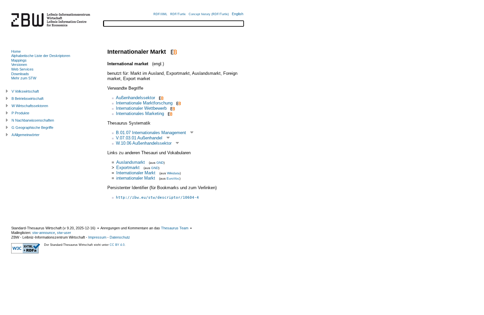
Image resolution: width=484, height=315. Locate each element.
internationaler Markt (135, 178)
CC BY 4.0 (117, 244)
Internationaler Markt (135, 172)
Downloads (20, 74)
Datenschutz (120, 237)
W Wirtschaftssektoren (30, 106)
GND (160, 162)
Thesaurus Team (174, 228)
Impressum (97, 237)
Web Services (22, 69)
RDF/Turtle (178, 14)
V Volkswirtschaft (25, 91)
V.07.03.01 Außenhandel (139, 137)
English (237, 14)
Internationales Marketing (140, 113)
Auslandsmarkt (130, 162)
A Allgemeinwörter (26, 135)
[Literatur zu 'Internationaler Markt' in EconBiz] (173, 51)
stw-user (64, 233)
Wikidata (173, 173)
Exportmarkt (128, 167)
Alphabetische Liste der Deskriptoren (40, 56)
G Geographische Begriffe (32, 127)
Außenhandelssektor (135, 97)
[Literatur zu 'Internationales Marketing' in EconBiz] (169, 113)
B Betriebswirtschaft (27, 98)
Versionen (19, 65)
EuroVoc (173, 178)
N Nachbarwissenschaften (33, 120)
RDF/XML (160, 14)
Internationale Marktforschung (144, 102)
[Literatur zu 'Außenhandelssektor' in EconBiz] (160, 97)
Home (16, 51)
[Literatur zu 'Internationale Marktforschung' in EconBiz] (178, 102)
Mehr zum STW (23, 78)
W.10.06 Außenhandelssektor (144, 143)
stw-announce (43, 233)
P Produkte (20, 113)
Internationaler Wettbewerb (141, 108)
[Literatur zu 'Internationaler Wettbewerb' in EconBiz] (172, 108)
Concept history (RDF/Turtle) (209, 14)
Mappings (19, 60)
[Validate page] (25, 252)
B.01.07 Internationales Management (151, 132)
